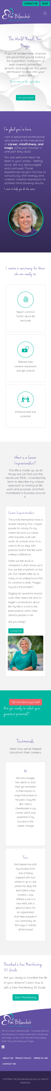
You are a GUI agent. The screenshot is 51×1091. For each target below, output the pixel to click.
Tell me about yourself (25, 702)
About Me (8, 1058)
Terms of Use (40, 1058)
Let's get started (25, 97)
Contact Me (31, 3)
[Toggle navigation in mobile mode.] (45, 13)
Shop (45, 3)
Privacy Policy (23, 1058)
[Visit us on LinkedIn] (3, 1047)
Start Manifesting (25, 997)
